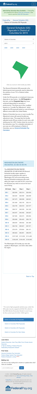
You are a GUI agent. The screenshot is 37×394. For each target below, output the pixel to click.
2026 (5, 48)
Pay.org (11, 4)
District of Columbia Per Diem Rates (15, 332)
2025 (11, 48)
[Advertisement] (18, 146)
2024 (17, 48)
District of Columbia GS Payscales (14, 319)
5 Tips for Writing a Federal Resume (11, 346)
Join (21, 368)
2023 (23, 48)
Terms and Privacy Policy (23, 376)
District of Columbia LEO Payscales (15, 328)
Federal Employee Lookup (9, 357)
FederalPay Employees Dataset (10, 347)
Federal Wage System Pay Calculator (11, 355)
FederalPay (6, 20)
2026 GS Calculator (22, 14)
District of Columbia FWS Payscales (15, 324)
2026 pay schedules (24, 12)
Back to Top (30, 276)
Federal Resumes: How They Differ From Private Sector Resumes (17, 343)
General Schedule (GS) (20, 20)
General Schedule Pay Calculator (10, 353)
